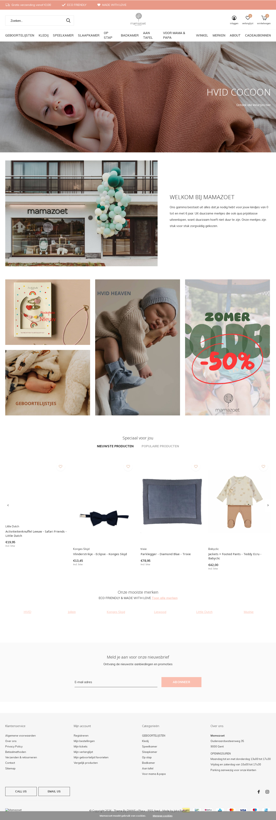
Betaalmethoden (15, 751)
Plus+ (141, 810)
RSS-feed (154, 810)
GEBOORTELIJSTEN (19, 35)
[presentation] (8, 505)
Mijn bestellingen (84, 741)
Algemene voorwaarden (20, 735)
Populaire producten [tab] (160, 446)
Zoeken (68, 21)
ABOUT (235, 35)
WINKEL (202, 35)
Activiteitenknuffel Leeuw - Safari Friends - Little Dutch (36, 533)
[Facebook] (259, 791)
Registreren (81, 735)
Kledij (43, 35)
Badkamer (130, 35)
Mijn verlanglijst (83, 751)
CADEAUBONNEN (258, 35)
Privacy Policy (14, 746)
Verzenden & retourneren (21, 757)
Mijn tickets (80, 746)
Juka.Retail (180, 810)
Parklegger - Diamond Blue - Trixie (166, 554)
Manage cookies (163, 815)
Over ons (11, 741)
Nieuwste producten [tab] (115, 446)
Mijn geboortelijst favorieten (91, 757)
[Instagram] (267, 791)
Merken (219, 35)
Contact (10, 762)
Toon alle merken (165, 598)
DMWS (131, 810)
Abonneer (181, 682)
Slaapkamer (88, 35)
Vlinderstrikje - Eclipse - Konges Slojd (100, 554)
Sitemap (10, 768)
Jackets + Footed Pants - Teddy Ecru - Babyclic (234, 556)
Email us (54, 791)
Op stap (108, 35)
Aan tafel (148, 35)
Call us (21, 791)
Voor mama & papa (174, 35)
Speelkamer (63, 35)
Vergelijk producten (86, 762)
